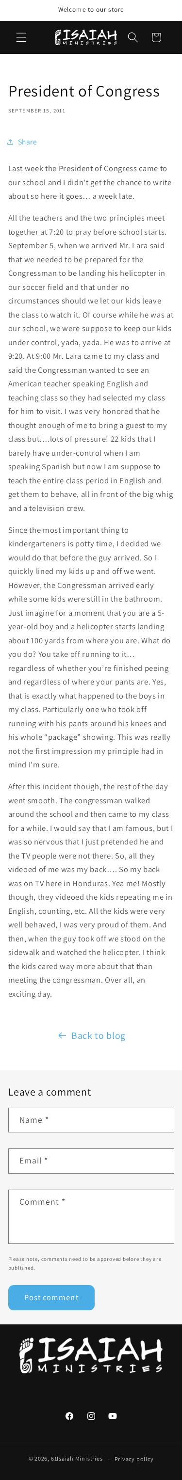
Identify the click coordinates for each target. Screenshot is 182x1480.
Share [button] (27, 141)
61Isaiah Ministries (77, 1459)
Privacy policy (134, 1459)
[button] (21, 37)
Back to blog (98, 1035)
